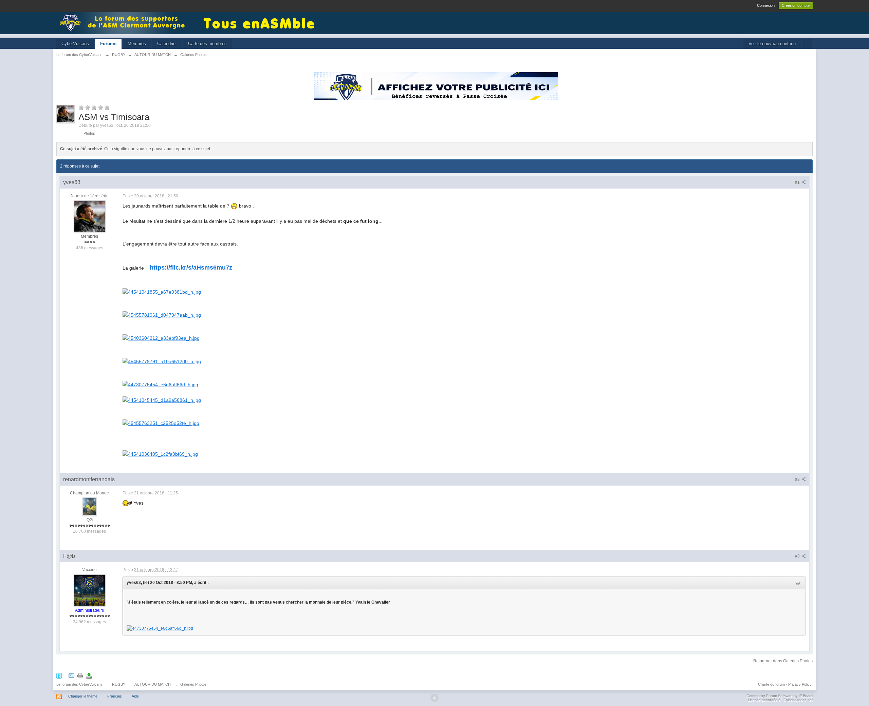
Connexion (766, 5)
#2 (798, 479)
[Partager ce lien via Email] (71, 675)
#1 (798, 182)
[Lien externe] (162, 291)
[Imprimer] (80, 675)
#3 (798, 556)
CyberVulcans (75, 43)
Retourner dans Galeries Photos (783, 661)
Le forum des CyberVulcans (79, 684)
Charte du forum (771, 684)
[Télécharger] (89, 675)
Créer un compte (796, 5)
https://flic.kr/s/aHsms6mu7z (191, 267)
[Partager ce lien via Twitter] (59, 675)
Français (114, 696)
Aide (135, 696)
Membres (137, 43)
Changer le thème (82, 696)
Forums (108, 43)
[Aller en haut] (434, 698)
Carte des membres (207, 43)
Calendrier (167, 43)
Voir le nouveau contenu (772, 43)
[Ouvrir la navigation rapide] (807, 44)
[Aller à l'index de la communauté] (124, 22)
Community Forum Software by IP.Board (779, 696)
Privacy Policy (800, 684)
